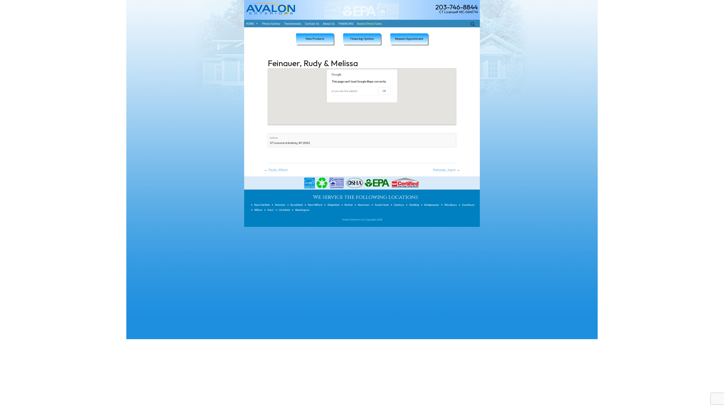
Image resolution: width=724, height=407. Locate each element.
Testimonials (292, 23)
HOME (250, 23)
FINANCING (345, 23)
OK (384, 91)
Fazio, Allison (276, 169)
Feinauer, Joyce (446, 169)
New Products (315, 38)
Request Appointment (409, 38)
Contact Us (312, 23)
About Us (329, 23)
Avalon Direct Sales (369, 23)
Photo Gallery (271, 23)
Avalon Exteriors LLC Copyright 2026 (362, 219)
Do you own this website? (344, 91)
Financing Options (362, 38)
